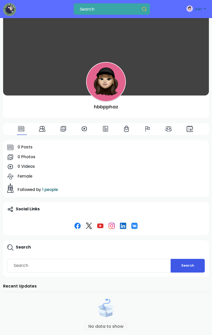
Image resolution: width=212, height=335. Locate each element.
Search (187, 265)
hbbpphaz (106, 106)
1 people (50, 189)
